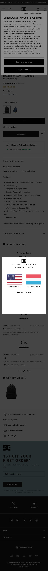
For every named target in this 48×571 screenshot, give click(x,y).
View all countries (24, 292)
